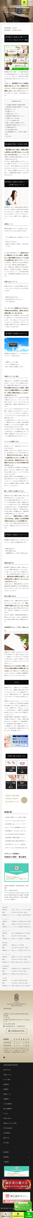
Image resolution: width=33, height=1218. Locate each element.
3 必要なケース (9, 111)
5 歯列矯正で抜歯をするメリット (15, 116)
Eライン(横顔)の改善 (11, 769)
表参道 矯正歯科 (7, 1008)
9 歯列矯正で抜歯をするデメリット (15, 125)
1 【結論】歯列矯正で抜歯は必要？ (15, 104)
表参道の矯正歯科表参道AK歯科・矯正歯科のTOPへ (13, 800)
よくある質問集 (7, 1103)
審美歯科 (6, 1157)
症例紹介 (6, 1089)
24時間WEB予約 (18, 1031)
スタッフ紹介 (7, 1079)
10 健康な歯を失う (10, 127)
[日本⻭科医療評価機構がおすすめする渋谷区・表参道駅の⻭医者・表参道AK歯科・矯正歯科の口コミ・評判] (16, 883)
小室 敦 (14, 28)
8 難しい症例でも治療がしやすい (15, 122)
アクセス (5, 1113)
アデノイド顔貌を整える (10, 785)
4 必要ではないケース (11, 113)
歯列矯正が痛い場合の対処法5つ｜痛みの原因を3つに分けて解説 (16, 897)
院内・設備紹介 (7, 1108)
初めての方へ (7, 1069)
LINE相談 (6, 1133)
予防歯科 (6, 1161)
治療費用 (6, 1099)
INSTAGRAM (7, 1128)
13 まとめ (8, 136)
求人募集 (6, 1142)
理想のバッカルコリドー (22, 785)
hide (19, 101)
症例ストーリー (7, 1094)
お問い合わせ (7, 1118)
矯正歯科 (6, 1152)
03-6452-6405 (10, 1024)
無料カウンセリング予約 (9, 1123)
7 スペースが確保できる (12, 120)
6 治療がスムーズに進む (12, 118)
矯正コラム (6, 1137)
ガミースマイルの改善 (22, 770)
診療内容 (6, 1084)
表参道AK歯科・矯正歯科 (10, 1065)
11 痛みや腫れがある (11, 129)
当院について (7, 1074)
